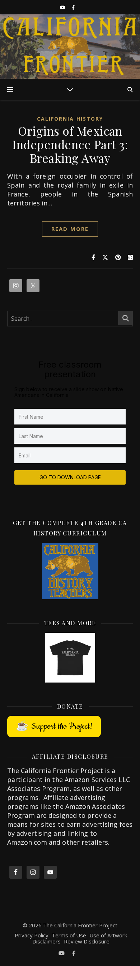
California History (70, 118)
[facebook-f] (73, 7)
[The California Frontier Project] (70, 46)
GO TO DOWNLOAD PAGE (70, 477)
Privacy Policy (31, 935)
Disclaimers (46, 941)
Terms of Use (69, 935)
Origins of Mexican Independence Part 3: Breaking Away (70, 144)
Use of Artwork (108, 935)
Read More (70, 228)
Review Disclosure (86, 941)
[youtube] (63, 7)
